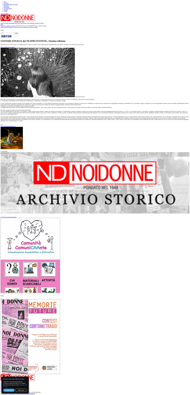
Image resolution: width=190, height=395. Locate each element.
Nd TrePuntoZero (8, 8)
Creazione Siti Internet (25, 393)
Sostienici (6, 9)
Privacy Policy (4, 393)
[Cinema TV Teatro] (6, 37)
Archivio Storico (5, 27)
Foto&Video (6, 7)
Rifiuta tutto (21, 390)
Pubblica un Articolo (14, 27)
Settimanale (11, 23)
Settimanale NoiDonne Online (11, 4)
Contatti (5, 11)
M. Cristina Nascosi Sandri (8, 47)
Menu (2, 24)
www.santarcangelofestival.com (8, 126)
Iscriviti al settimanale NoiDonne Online (28, 27)
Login (2, 13)
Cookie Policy (11, 393)
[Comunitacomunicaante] (30, 292)
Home (5, 1)
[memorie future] (30, 373)
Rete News (6, 5)
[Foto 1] (12, 148)
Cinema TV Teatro (10, 26)
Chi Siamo (6, 3)
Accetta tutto (9, 390)
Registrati (6, 13)
